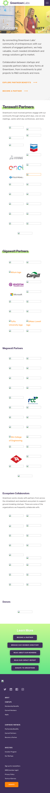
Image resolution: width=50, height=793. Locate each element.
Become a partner (12, 91)
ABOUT (7, 698)
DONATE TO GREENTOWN (25, 668)
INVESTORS (9, 748)
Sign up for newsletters (12, 766)
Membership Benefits (12, 706)
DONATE (12, 784)
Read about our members (25, 652)
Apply (7, 714)
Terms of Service (10, 778)
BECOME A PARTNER (25, 637)
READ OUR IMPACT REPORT (25, 660)
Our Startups (9, 756)
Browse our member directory (25, 645)
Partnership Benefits (11, 729)
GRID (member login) (11, 770)
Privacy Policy (9, 774)
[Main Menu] (47, 3)
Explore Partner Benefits (17, 83)
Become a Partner (11, 737)
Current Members (11, 710)
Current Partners (10, 733)
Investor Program (11, 752)
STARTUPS (8, 702)
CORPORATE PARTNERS (12, 725)
